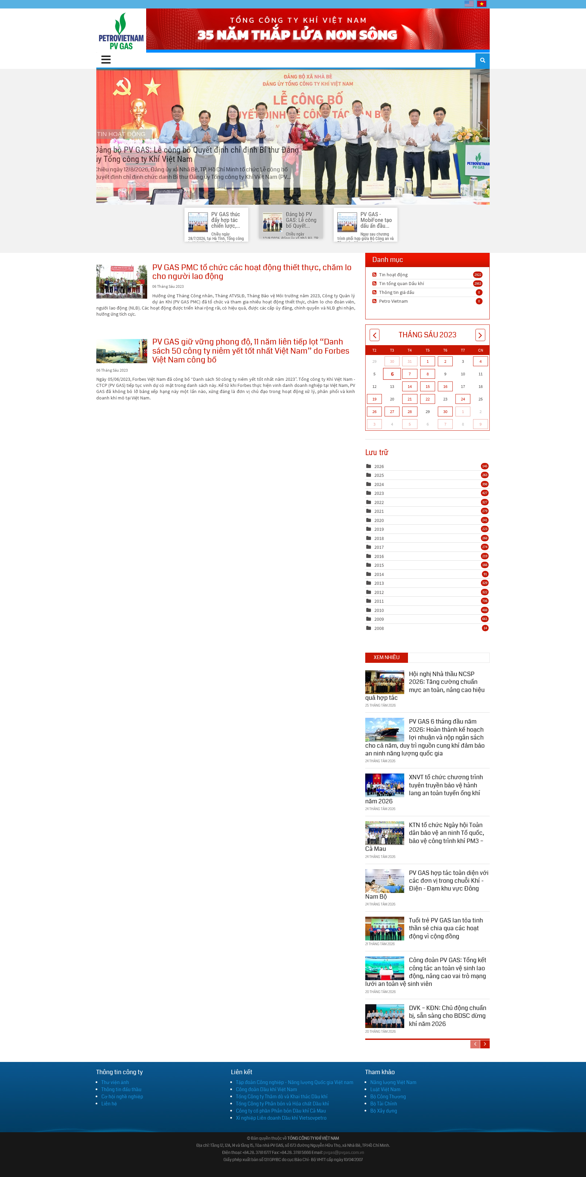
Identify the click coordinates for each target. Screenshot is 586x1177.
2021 (379, 511)
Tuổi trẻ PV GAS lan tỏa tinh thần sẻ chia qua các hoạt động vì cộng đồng (446, 928)
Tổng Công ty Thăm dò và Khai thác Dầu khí (282, 1096)
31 (410, 361)
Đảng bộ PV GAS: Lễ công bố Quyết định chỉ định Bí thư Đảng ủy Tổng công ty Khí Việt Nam (293, 137)
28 (410, 411)
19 (374, 399)
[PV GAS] (121, 30)
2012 (379, 592)
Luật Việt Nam (385, 1089)
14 (410, 386)
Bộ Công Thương (388, 1096)
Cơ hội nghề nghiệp (122, 1096)
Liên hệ (109, 1103)
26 (374, 411)
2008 (379, 628)
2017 (379, 547)
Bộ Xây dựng (383, 1110)
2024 (379, 484)
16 (445, 386)
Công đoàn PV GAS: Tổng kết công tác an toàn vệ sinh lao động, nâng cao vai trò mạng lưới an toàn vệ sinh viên (425, 972)
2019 (379, 529)
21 (410, 399)
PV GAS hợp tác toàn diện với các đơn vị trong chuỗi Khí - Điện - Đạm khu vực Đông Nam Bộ (427, 884)
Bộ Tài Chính (383, 1103)
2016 (379, 556)
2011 (379, 601)
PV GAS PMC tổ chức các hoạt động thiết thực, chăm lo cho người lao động (121, 282)
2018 (379, 538)
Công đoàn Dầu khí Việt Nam (266, 1089)
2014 (379, 574)
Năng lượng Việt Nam (393, 1082)
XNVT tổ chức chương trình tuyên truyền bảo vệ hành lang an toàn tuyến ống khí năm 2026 (424, 789)
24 (463, 399)
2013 (379, 583)
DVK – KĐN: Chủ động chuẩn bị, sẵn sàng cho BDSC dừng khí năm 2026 (447, 1016)
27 (392, 411)
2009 (379, 619)
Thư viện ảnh (115, 1082)
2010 (379, 610)
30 (392, 361)
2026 (379, 466)
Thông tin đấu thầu (121, 1089)
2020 (379, 520)
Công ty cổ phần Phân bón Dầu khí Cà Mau (281, 1110)
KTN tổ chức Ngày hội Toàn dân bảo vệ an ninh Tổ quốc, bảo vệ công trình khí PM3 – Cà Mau (424, 837)
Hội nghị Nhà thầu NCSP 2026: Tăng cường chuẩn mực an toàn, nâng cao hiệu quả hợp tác (425, 686)
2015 (379, 565)
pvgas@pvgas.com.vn (344, 1153)
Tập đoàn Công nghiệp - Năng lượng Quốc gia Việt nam (294, 1082)
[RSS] (375, 275)
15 (428, 386)
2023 (379, 493)
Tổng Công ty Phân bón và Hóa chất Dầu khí (282, 1103)
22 (428, 399)
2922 (477, 274)
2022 (379, 502)
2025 (379, 475)
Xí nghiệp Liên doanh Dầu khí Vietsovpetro (281, 1118)
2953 (477, 283)
